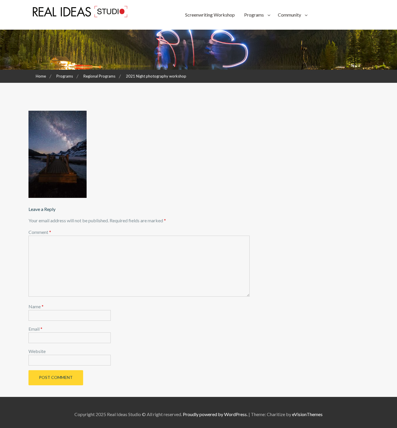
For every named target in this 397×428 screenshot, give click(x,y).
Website (37, 351)
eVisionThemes (307, 414)
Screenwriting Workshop (210, 14)
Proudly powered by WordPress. (215, 414)
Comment (39, 232)
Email (35, 329)
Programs (254, 14)
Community (289, 14)
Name (36, 306)
